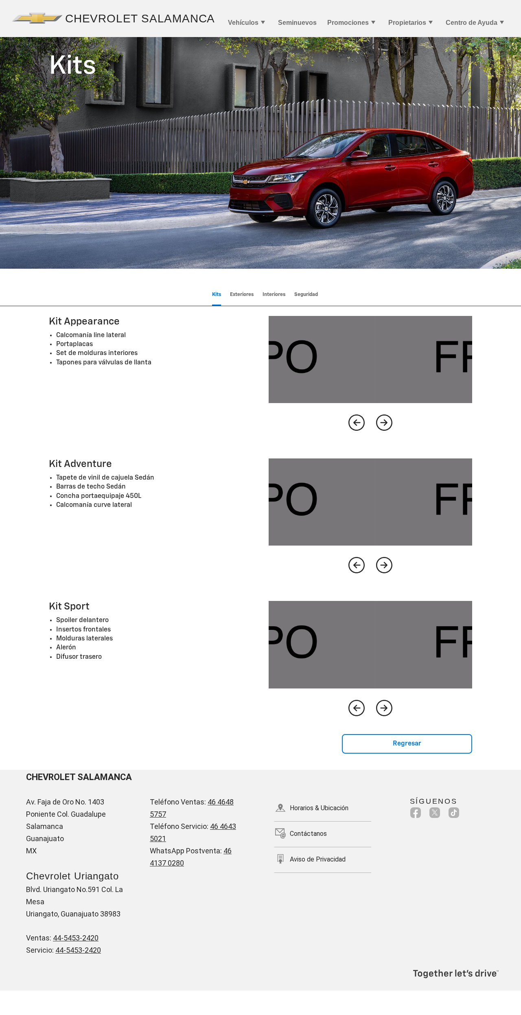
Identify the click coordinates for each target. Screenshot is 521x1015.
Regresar (407, 744)
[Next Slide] (384, 422)
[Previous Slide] (356, 422)
